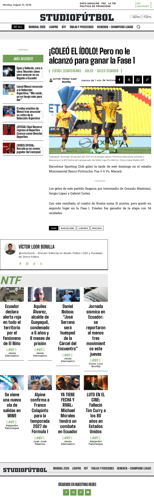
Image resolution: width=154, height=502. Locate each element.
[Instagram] (27, 262)
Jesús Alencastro (12, 354)
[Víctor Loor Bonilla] (51, 80)
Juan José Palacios (40, 442)
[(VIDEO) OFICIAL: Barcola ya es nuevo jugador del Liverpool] (9, 148)
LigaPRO (83, 228)
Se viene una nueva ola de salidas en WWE (12, 405)
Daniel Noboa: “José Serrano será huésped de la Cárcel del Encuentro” (68, 327)
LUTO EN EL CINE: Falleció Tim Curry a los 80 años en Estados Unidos (96, 413)
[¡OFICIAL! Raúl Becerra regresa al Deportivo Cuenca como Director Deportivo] (9, 129)
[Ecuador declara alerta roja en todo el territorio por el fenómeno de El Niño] (12, 296)
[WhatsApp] (138, 80)
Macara (97, 228)
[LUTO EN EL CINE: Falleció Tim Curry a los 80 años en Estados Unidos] (96, 384)
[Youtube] (88, 492)
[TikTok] (34, 262)
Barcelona (67, 228)
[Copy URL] (147, 80)
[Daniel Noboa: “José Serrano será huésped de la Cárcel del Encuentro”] (68, 296)
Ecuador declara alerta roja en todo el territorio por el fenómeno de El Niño (12, 325)
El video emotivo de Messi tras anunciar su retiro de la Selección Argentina (29, 113)
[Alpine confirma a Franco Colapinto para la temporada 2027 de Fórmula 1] (40, 384)
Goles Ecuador (108, 71)
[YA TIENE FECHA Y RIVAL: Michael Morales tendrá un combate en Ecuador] (68, 384)
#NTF (11, 349)
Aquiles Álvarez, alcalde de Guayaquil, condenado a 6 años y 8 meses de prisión (40, 325)
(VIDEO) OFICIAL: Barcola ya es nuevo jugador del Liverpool (29, 148)
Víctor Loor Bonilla (69, 80)
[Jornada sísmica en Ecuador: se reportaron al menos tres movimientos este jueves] (96, 296)
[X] (129, 80)
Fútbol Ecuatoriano (66, 71)
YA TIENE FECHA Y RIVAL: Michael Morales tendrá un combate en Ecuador (67, 413)
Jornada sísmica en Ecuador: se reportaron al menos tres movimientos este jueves (95, 330)
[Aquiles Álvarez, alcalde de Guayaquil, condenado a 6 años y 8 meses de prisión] (40, 296)
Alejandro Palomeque (12, 427)
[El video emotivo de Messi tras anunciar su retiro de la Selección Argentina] (9, 111)
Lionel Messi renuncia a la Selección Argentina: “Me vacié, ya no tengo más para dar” (30, 93)
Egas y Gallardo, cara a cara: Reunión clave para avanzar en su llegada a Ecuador (29, 73)
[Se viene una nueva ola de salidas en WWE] (12, 384)
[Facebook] (120, 80)
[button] (138, 27)
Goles (89, 71)
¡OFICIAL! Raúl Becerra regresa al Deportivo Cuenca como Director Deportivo (29, 132)
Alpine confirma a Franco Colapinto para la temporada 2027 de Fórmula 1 (40, 413)
